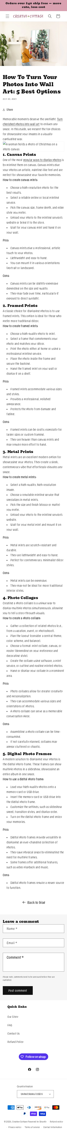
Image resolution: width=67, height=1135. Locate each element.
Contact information (52, 1127)
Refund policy (56, 1121)
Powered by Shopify (37, 1121)
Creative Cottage (19, 1121)
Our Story (12, 1016)
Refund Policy (15, 1041)
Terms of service (32, 1127)
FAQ (9, 1025)
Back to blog (36, 902)
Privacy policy (14, 1127)
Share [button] (10, 109)
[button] (7, 16)
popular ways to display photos (42, 160)
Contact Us (13, 1033)
